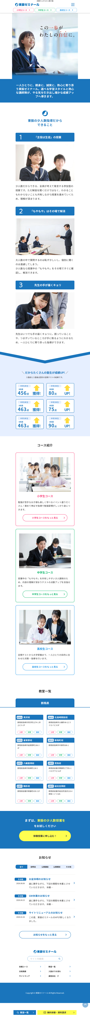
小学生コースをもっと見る (45, 517)
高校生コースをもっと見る (45, 666)
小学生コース (22, 10)
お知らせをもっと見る (45, 934)
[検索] (59, 958)
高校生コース (65, 10)
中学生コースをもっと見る (45, 594)
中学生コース (43, 10)
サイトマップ (24, 976)
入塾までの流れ (55, 971)
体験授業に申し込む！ (45, 836)
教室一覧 (52, 966)
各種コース (23, 966)
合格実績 (22, 971)
